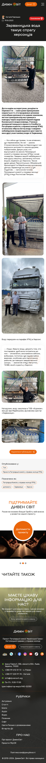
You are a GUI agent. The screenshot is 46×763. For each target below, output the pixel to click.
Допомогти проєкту (23, 530)
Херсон (29, 487)
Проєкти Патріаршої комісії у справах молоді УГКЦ (22, 472)
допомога (7, 487)
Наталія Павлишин (13, 17)
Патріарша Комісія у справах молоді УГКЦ (19, 483)
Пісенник (6, 718)
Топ (4, 468)
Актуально (7, 701)
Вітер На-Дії (7, 729)
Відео (4, 715)
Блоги (4, 708)
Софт (4, 722)
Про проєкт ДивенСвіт (12, 740)
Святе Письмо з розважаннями (16, 725)
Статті (5, 704)
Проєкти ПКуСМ (9, 743)
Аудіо (4, 711)
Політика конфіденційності (23, 752)
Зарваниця (18, 487)
